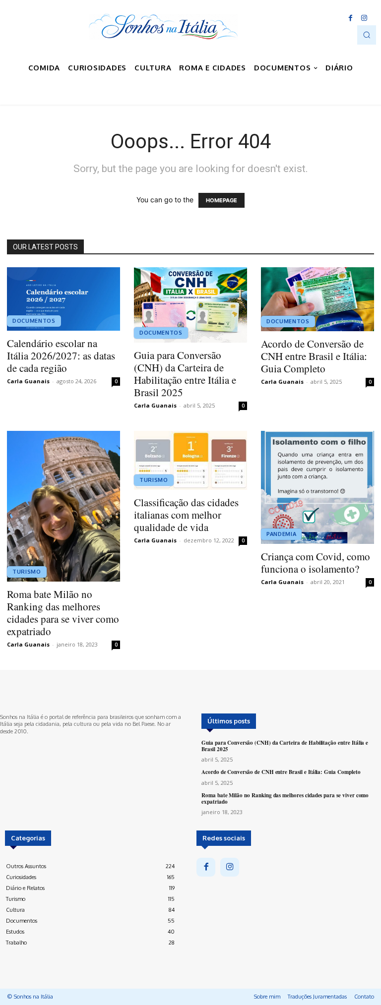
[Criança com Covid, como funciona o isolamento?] (317, 487)
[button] (366, 34)
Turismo (26, 571)
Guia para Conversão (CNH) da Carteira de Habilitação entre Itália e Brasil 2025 (185, 373)
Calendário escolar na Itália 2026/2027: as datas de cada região (61, 355)
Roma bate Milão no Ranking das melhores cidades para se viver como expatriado (63, 612)
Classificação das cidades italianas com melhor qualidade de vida (186, 514)
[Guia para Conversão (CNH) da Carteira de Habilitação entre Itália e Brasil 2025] (190, 305)
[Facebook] (350, 18)
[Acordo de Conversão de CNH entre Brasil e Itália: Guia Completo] (317, 299)
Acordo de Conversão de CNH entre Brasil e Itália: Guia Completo (314, 356)
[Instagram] (364, 18)
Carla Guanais (28, 381)
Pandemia (281, 534)
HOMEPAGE (221, 200)
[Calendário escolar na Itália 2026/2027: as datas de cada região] (63, 299)
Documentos (34, 320)
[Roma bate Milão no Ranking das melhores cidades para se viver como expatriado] (63, 506)
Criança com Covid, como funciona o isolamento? (315, 562)
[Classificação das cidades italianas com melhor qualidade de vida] (190, 460)
